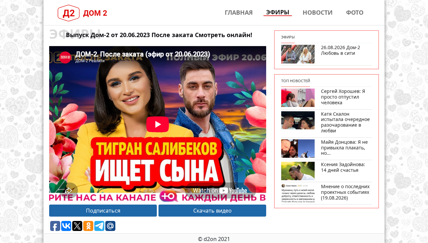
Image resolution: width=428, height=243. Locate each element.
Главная (239, 12)
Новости (318, 12)
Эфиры (277, 12)
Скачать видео (212, 210)
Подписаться (103, 210)
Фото (354, 12)
